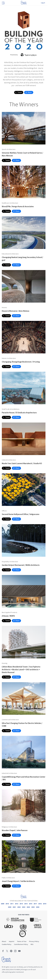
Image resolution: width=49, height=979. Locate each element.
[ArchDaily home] (24, 3)
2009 (2, 904)
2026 (37, 907)
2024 (28, 907)
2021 (14, 907)
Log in (43, 3)
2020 (9, 907)
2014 (21, 904)
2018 (40, 904)
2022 (19, 907)
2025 (33, 907)
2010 (7, 904)
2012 (16, 904)
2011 (12, 904)
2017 (35, 904)
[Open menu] (3, 2)
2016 (30, 904)
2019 (44, 904)
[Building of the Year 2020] (23, 30)
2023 (23, 907)
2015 (26, 904)
